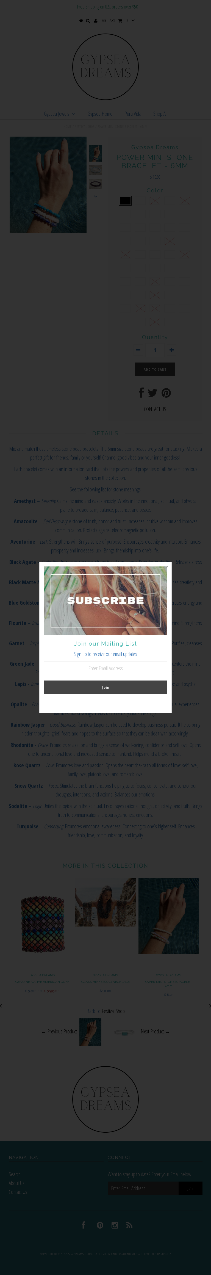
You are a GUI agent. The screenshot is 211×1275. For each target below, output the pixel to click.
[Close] (167, 566)
